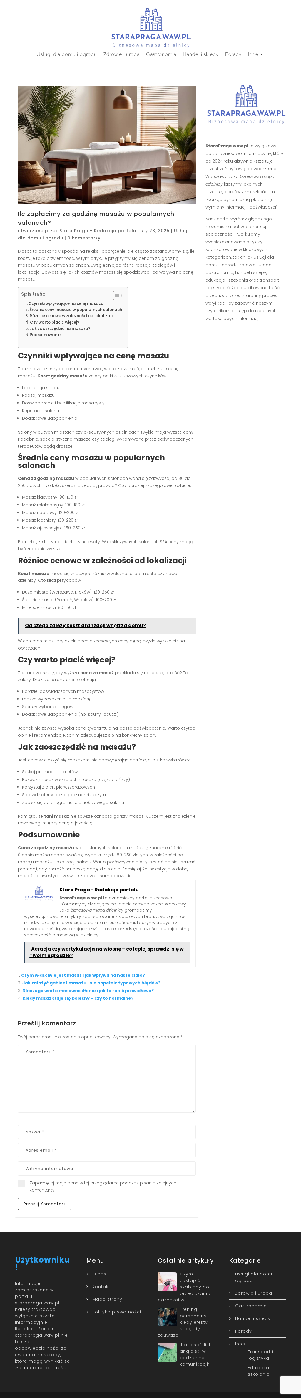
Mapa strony (107, 1299)
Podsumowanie (45, 335)
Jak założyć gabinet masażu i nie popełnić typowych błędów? (91, 983)
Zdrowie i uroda (121, 54)
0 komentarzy (84, 238)
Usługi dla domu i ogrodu (67, 54)
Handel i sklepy (201, 54)
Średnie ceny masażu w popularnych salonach (75, 310)
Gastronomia (161, 54)
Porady (233, 54)
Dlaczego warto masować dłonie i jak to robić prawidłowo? (88, 991)
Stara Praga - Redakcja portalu (97, 231)
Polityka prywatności (116, 1312)
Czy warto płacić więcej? (54, 322)
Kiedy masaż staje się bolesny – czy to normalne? (78, 998)
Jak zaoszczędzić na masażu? (60, 328)
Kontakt (101, 1287)
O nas (99, 1274)
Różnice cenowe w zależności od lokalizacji (72, 316)
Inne (253, 54)
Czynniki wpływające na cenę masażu (66, 303)
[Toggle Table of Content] (115, 295)
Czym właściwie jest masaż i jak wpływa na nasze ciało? (83, 975)
